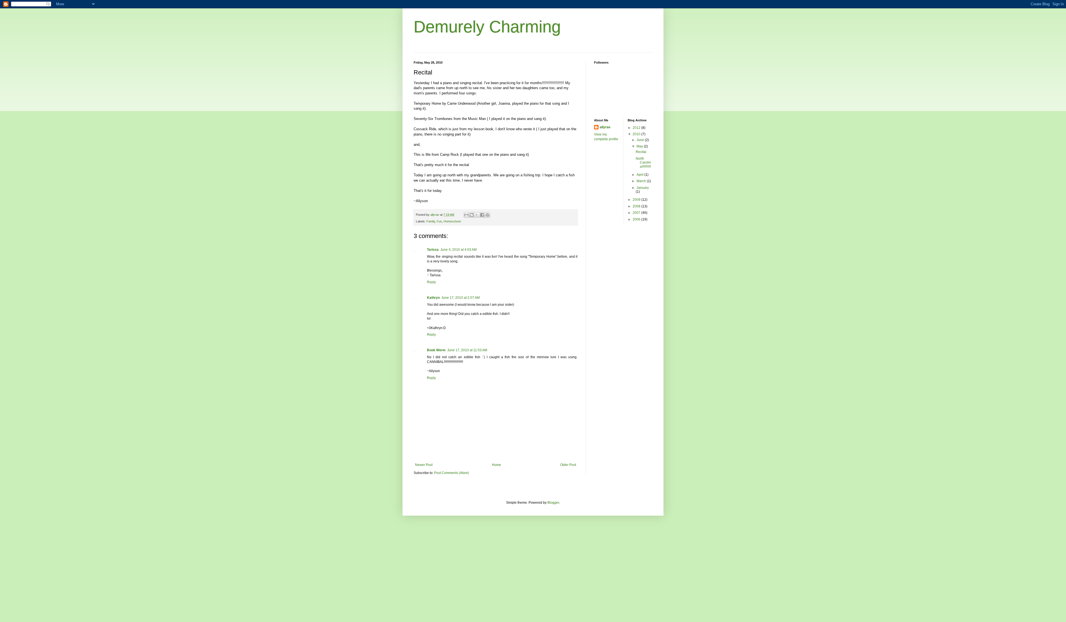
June (641, 140)
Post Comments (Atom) (451, 473)
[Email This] (466, 215)
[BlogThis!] (471, 215)
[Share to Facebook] (482, 215)
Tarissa (433, 250)
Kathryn (433, 298)
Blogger (553, 503)
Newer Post (424, 465)
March (642, 181)
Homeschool (452, 221)
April (640, 175)
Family (430, 221)
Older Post (568, 465)
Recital (641, 152)
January (643, 188)
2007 (637, 213)
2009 (637, 200)
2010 (637, 134)
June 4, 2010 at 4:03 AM (458, 250)
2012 (637, 128)
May (640, 146)
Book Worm (436, 350)
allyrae (605, 127)
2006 (637, 219)
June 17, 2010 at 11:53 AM (467, 350)
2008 (637, 206)
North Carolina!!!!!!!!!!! (643, 163)
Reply (431, 282)
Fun (439, 221)
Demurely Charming (487, 26)
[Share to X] (477, 215)
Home (496, 465)
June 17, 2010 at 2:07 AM (460, 298)
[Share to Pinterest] (487, 215)
